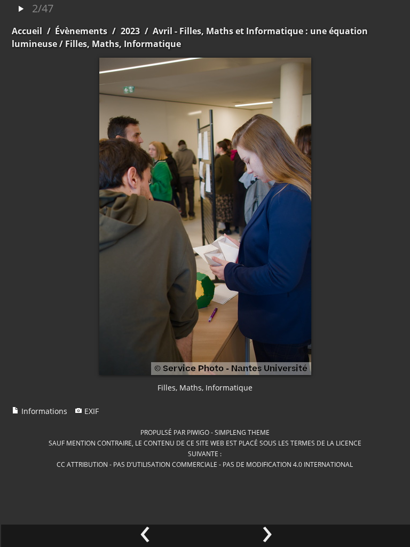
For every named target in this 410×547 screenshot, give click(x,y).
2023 (130, 31)
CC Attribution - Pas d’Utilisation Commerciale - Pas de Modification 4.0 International (205, 464)
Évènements (81, 31)
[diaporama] (21, 9)
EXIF (90, 411)
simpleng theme (242, 432)
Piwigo (198, 432)
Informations (43, 411)
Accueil (27, 31)
